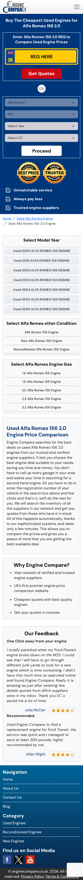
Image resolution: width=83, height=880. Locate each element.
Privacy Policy (32, 876)
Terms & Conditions (62, 876)
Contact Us (12, 797)
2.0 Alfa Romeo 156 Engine (41, 390)
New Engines (13, 841)
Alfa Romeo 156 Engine (41, 332)
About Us (10, 788)
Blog (6, 806)
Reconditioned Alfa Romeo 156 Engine (42, 349)
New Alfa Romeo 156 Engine (41, 341)
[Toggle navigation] (76, 6)
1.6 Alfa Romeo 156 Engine (41, 373)
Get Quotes (41, 74)
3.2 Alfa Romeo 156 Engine (41, 407)
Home (8, 779)
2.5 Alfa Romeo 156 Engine (41, 399)
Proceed (41, 151)
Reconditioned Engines (22, 832)
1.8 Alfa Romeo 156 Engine (41, 382)
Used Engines (14, 823)
